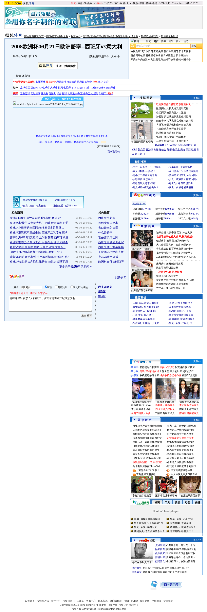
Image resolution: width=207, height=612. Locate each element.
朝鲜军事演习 (171, 51)
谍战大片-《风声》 (142, 249)
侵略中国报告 (183, 59)
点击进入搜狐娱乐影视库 (180, 462)
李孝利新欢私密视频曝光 (180, 454)
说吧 (167, 3)
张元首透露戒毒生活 (181, 470)
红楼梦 (191, 367)
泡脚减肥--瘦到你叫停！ (182, 319)
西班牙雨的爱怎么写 (111, 242)
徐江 (158, 112)
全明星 (176, 149)
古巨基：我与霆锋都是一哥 (170, 288)
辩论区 (102, 296)
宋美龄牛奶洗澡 (139, 59)
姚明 (174, 145)
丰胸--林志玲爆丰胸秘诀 (146, 303)
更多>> (197, 98)
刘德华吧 (160, 213)
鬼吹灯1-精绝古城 (149, 371)
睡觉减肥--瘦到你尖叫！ (146, 187)
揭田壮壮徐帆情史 (142, 402)
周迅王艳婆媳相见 (165, 409)
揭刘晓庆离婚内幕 (165, 405)
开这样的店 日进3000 (144, 311)
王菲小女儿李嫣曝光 (166, 495)
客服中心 (91, 600)
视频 (135, 3)
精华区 (102, 291)
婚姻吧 (159, 218)
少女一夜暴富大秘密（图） (183, 179)
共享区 (134, 375)
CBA (134, 149)
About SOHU (131, 600)
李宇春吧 (160, 208)
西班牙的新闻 (106, 218)
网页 (156, 41)
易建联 (187, 145)
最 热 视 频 (147, 226)
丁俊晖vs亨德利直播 (111, 252)
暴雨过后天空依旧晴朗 (175, 572)
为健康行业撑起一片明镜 (146, 323)
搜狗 (187, 3)
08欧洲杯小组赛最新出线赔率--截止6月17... (37, 252)
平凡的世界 (176, 371)
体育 (80, 3)
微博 (154, 3)
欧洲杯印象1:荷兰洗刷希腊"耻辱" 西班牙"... (37, 218)
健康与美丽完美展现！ (145, 319)
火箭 (180, 145)
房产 (116, 3)
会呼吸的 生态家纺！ (144, 179)
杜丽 (193, 145)
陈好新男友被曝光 (189, 413)
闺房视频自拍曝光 (142, 269)
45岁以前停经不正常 (180, 311)
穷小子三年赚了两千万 (145, 175)
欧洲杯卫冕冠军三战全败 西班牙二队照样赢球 (38, 232)
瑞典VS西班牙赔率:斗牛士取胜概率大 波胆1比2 (39, 256)
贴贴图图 (160, 549)
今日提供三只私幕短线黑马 (183, 171)
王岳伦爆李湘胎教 (146, 474)
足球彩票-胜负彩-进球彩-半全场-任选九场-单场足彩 (110, 36)
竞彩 (106, 81)
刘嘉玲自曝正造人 (165, 413)
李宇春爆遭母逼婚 (141, 409)
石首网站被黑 (138, 55)
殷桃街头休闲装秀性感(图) (147, 433)
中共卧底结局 (155, 59)
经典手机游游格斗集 (171, 375)
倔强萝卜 (161, 240)
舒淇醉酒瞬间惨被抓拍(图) (181, 442)
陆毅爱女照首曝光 (189, 409)
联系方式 (103, 600)
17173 (194, 3)
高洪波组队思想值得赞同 (177, 116)
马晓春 (160, 140)
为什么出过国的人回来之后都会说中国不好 (166, 568)
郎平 (169, 149)
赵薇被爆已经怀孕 (141, 405)
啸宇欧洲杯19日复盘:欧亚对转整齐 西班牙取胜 (39, 237)
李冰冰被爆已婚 (165, 402)
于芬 (188, 149)
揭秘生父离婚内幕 (189, 402)
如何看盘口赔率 (108, 222)
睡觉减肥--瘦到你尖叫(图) (146, 307)
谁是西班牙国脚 (108, 237)
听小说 (134, 371)
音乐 (171, 41)
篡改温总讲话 (153, 55)
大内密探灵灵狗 (164, 244)
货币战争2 (188, 371)
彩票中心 (75, 36)
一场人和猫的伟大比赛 (174, 136)
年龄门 (141, 154)
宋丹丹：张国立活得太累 (169, 263)
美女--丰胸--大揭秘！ (144, 171)
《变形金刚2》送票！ (147, 470)
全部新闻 (156, 600)
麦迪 (182, 149)
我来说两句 (96, 56)
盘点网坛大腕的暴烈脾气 (146, 450)
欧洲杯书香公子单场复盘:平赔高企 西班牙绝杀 (39, 242)
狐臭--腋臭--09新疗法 (180, 323)
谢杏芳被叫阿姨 (172, 132)
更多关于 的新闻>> (75, 266)
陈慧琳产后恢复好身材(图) (147, 429)
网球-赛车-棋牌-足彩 (57, 36)
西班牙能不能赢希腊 (111, 247)
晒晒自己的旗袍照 (152, 572)
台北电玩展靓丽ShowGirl (146, 466)
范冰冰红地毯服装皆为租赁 (147, 438)
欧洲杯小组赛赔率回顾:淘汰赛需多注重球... (37, 227)
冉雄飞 (160, 124)
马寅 (158, 128)
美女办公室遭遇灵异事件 (146, 454)
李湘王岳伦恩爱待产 (167, 275)
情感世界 (160, 557)
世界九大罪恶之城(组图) (180, 450)
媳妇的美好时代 (180, 240)
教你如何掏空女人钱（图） (183, 175)
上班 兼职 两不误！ (143, 315)
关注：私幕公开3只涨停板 (147, 167)
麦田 (169, 240)
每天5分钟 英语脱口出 (181, 183)
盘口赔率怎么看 (108, 227)
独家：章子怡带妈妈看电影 (181, 425)
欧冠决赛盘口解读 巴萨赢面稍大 (173, 104)
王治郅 (149, 149)
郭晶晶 (141, 149)
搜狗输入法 (43, 600)
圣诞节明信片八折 (141, 413)
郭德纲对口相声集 (149, 367)
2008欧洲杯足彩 (149, 36)
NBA (169, 145)
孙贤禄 (160, 116)
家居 (122, 3)
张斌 (158, 136)
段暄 (158, 108)
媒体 (100, 81)
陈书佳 (160, 132)
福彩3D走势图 (189, 375)
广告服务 (79, 600)
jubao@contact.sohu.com (112, 609)
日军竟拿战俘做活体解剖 (146, 446)
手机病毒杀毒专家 (149, 375)
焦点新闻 (160, 545)
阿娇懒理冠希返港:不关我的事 (172, 284)
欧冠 (193, 149)
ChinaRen (177, 3)
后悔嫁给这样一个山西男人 (180, 557)
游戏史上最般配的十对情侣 (181, 466)
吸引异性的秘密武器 (180, 307)
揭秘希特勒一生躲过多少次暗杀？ (174, 252)
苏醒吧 (136, 213)
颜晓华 (160, 120)
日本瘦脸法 (182, 55)
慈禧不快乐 (169, 59)
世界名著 (164, 371)
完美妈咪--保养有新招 (180, 167)
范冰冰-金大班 (184, 232)
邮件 (141, 3)
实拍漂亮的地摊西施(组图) (181, 446)
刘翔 (156, 149)
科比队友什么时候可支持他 (178, 120)
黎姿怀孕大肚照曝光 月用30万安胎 (175, 279)
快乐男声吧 (184, 208)
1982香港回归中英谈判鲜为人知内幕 (176, 256)
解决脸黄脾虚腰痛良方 (181, 315)
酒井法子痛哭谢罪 (190, 495)
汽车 (109, 3)
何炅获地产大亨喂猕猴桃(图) (148, 425)
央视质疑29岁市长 (140, 51)
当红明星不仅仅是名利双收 (180, 553)
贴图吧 (136, 218)
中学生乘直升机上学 (142, 121)
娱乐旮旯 (160, 553)
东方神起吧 (184, 213)
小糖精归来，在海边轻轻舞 (180, 561)
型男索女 (160, 561)
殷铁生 (162, 149)
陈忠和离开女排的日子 (174, 128)
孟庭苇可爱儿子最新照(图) (181, 458)
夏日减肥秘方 (168, 55)
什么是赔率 (105, 232)
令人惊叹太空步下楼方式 (184, 474)
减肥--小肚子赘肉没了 (180, 303)
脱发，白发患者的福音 (181, 187)
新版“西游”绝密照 (142, 495)
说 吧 (152, 195)
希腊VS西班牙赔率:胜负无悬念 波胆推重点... (37, 247)
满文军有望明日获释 (167, 267)
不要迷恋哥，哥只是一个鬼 (180, 545)
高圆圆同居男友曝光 (142, 141)
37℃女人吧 (184, 218)
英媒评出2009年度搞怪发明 (181, 549)
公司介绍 (145, 600)
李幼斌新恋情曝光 (189, 405)
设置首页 (30, 600)
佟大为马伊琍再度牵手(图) (181, 429)
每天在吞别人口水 (142, 562)
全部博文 (168, 600)
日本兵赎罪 (185, 51)
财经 (99, 3)
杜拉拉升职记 (167, 367)
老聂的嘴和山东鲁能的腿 (177, 124)
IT (105, 3)
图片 (178, 41)
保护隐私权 (116, 600)
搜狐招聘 (67, 600)
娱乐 (89, 3)
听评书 (134, 367)
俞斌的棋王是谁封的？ (176, 140)
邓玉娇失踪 (157, 51)
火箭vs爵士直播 (108, 256)
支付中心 (56, 600)
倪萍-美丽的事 (183, 244)
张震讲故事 (181, 367)
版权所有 (134, 605)
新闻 (73, 3)
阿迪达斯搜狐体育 (34, 36)
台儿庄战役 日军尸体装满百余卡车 (174, 248)
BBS (161, 3)
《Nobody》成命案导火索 (147, 458)
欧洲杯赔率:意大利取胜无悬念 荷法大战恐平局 (39, 261)
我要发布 (120, 277)
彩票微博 (61, 81)
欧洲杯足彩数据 (169, 36)
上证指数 (137, 208)
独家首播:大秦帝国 (166, 232)
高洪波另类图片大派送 (174, 112)
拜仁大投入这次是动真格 (175, 108)
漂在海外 (137, 568)
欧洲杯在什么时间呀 (111, 261)
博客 (148, 3)
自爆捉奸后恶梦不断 (142, 290)
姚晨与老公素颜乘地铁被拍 (147, 442)
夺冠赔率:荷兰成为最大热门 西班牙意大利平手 (39, 222)
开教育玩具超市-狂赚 (144, 183)
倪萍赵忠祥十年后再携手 (180, 433)
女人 (129, 3)
